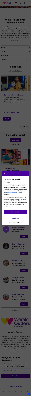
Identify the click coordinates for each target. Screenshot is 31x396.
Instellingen (15, 218)
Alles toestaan (15, 212)
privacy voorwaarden (11, 192)
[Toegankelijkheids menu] (29, 394)
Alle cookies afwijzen (15, 222)
